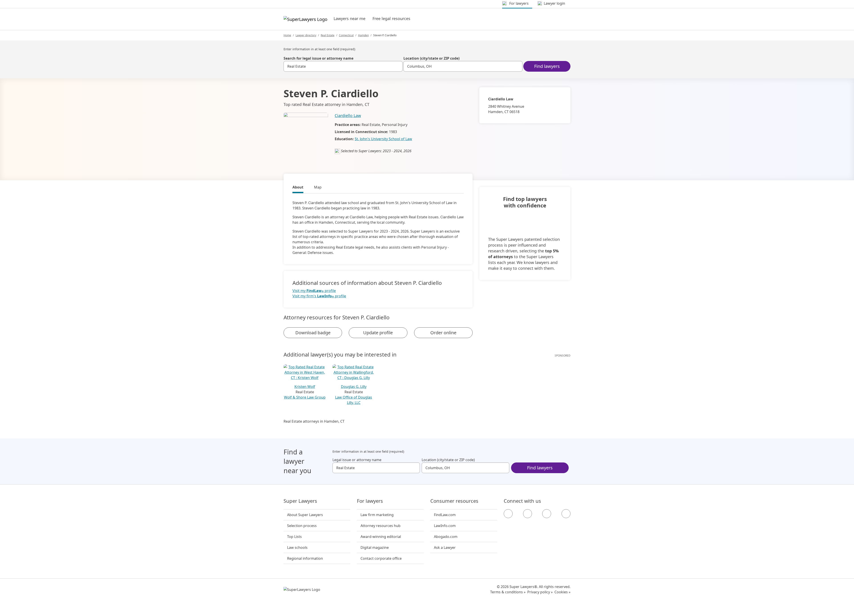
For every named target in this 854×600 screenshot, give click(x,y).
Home (287, 35)
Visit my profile (314, 290)
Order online (443, 333)
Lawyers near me (349, 18)
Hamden (363, 35)
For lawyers (370, 501)
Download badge (312, 333)
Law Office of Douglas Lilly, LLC (353, 400)
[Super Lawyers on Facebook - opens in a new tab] (508, 513)
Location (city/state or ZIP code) (431, 58)
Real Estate (327, 35)
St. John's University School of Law (383, 138)
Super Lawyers (300, 501)
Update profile (378, 333)
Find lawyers (547, 66)
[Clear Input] (397, 66)
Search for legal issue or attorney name (318, 58)
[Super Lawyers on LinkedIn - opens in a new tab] (566, 513)
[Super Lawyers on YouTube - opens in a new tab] (546, 513)
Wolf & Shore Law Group (305, 397)
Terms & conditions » (508, 592)
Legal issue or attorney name (356, 459)
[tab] (297, 187)
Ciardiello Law (348, 115)
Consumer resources (454, 501)
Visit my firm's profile (319, 296)
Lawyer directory (306, 35)
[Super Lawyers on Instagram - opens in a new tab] (527, 513)
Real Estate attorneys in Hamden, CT (314, 421)
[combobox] (343, 66)
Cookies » (562, 592)
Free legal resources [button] (391, 18)
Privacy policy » (540, 592)
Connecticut (346, 35)
